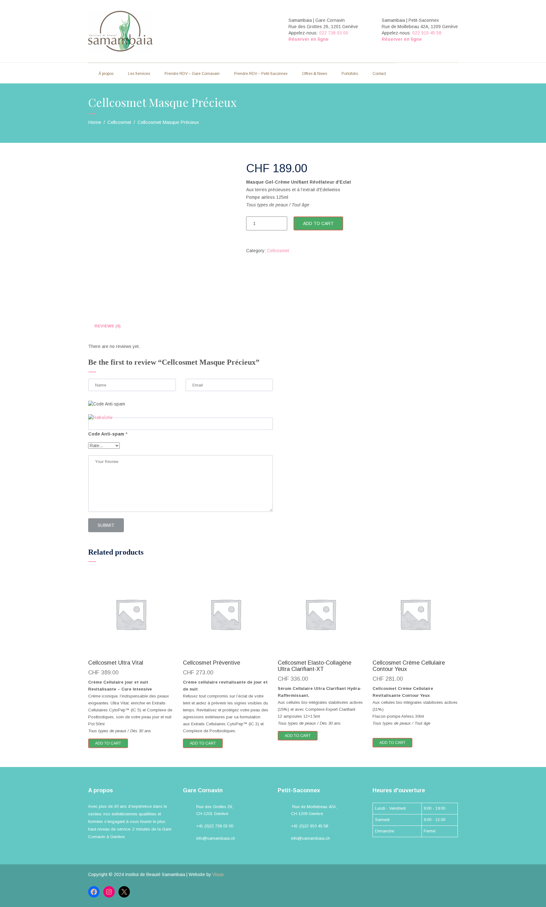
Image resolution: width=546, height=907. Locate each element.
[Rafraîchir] (100, 417)
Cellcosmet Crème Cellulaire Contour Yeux (409, 666)
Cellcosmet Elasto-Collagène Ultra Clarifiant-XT (314, 666)
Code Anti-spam (106, 433)
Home (94, 122)
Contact (379, 73)
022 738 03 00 (333, 32)
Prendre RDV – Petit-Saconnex (261, 73)
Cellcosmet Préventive (211, 663)
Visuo (218, 874)
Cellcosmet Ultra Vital (115, 663)
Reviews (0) (107, 326)
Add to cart (318, 223)
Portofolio (350, 73)
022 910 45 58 (426, 32)
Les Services (139, 73)
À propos (106, 73)
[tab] (107, 326)
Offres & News (314, 73)
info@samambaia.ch (215, 838)
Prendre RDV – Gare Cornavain (192, 73)
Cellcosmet (119, 122)
